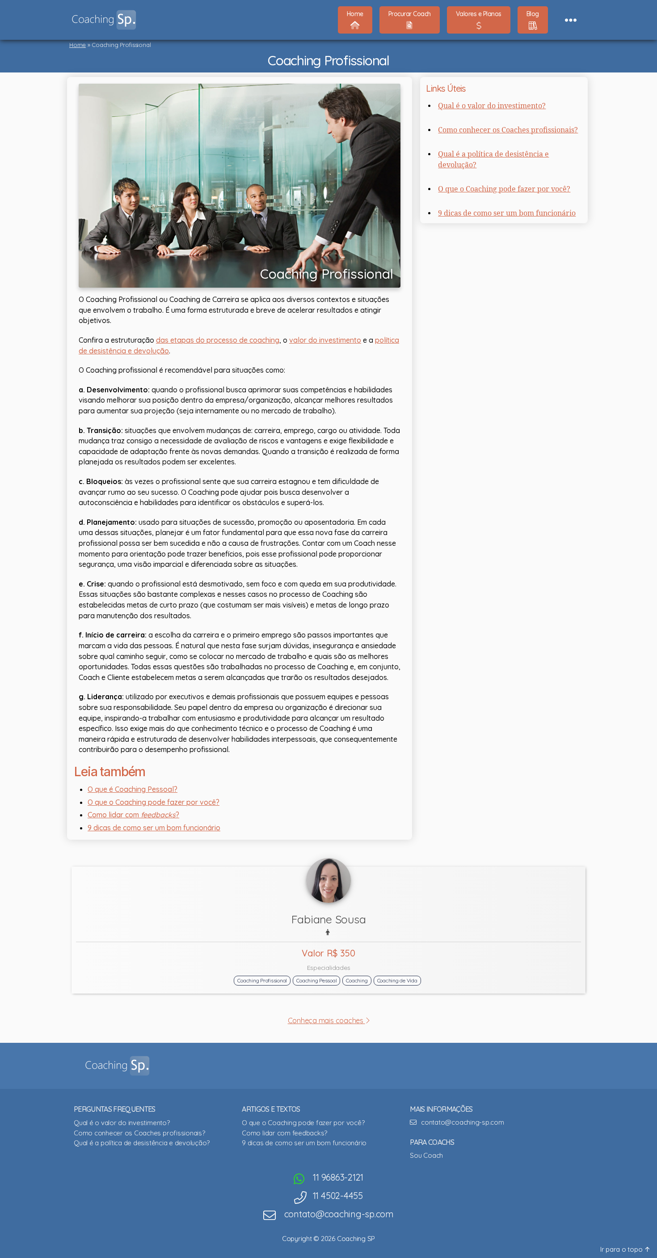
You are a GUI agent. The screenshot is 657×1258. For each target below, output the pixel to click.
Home (77, 44)
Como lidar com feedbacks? (284, 1133)
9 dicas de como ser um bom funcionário (154, 827)
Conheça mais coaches (326, 1020)
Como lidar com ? (133, 814)
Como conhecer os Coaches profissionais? (508, 130)
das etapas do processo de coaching (217, 340)
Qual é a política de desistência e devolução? (142, 1143)
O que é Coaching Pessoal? (132, 789)
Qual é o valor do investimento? (492, 106)
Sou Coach (426, 1155)
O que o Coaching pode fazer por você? (153, 802)
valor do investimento (325, 340)
